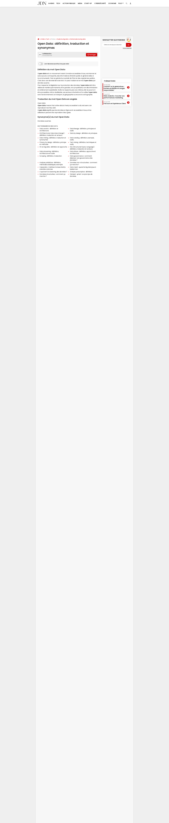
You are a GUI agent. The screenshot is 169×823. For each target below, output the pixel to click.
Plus (120, 3)
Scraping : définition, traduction (51, 156)
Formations (109, 81)
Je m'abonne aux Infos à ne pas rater (56, 63)
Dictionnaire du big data (77, 39)
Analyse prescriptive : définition (81, 171)
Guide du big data (62, 39)
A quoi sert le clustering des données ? (53, 171)
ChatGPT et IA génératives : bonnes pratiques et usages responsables (114, 87)
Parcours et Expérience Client (115, 102)
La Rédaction (46, 53)
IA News (51, 3)
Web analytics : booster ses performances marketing (114, 96)
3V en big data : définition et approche (53, 147)
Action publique (69, 3)
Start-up (88, 3)
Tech (58, 3)
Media (80, 3)
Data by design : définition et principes (83, 133)
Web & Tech (45, 39)
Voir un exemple (127, 48)
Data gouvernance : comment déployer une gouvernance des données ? (81, 158)
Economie (112, 3)
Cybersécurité (100, 3)
